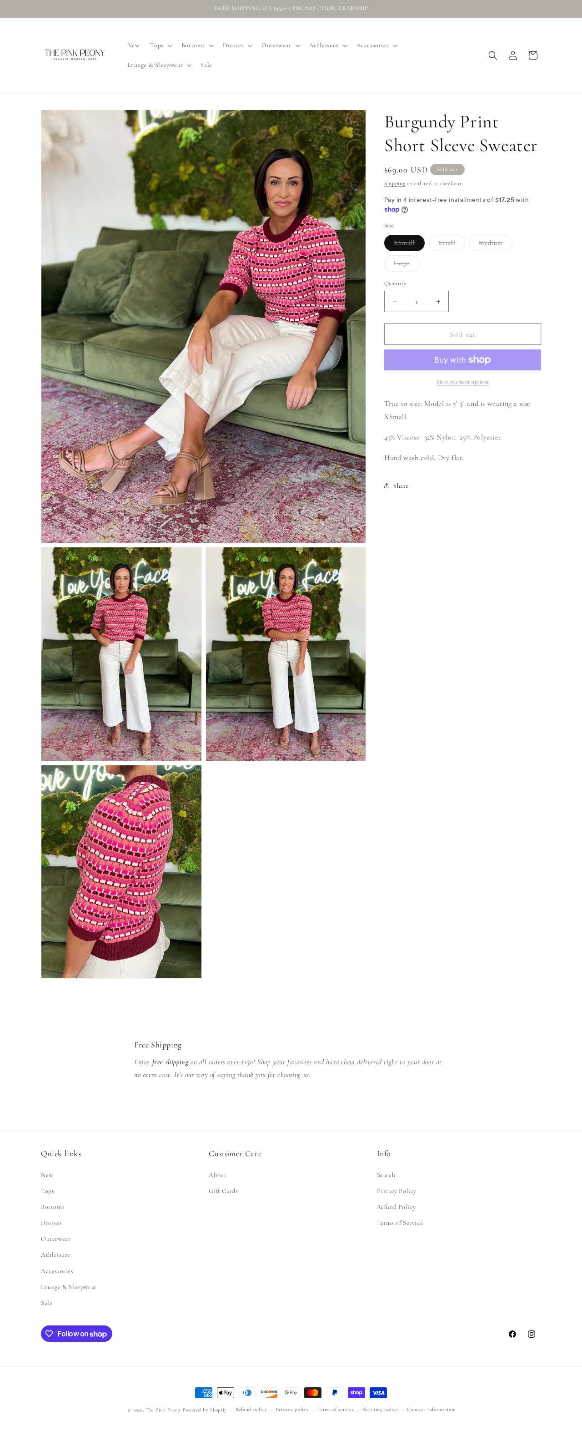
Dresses (51, 1223)
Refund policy (251, 1409)
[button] (160, 45)
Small (452, 244)
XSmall (409, 244)
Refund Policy (396, 1207)
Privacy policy (292, 1409)
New (47, 1175)
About (217, 1175)
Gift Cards (223, 1191)
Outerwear (55, 1239)
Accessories (57, 1271)
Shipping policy (380, 1409)
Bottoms (53, 1207)
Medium (495, 244)
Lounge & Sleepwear (69, 1287)
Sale (46, 1303)
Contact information (430, 1409)
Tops (47, 1191)
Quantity (395, 283)
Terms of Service (400, 1223)
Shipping (395, 183)
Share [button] (401, 486)
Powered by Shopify (205, 1410)
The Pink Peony (163, 1410)
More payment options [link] (462, 382)
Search (386, 1175)
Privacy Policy (396, 1191)
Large (406, 265)
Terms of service (335, 1409)
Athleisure (55, 1255)
